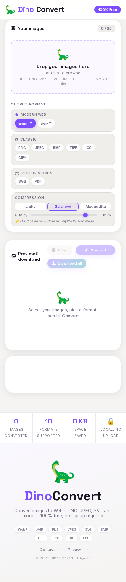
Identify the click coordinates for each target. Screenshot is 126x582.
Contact (47, 549)
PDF (38, 181)
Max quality (96, 207)
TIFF (73, 147)
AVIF (44, 124)
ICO (89, 147)
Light (30, 207)
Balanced (63, 207)
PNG (22, 147)
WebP (23, 124)
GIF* (22, 157)
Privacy (74, 549)
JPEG (39, 147)
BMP (57, 147)
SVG (22, 181)
